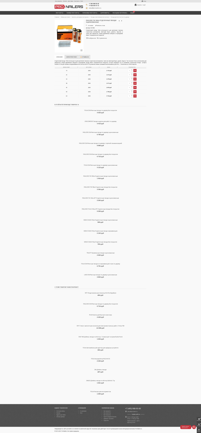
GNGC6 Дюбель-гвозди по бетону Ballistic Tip (100, 380)
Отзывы (85, 57)
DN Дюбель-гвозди (100, 369)
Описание (59, 57)
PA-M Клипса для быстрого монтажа (100, 315)
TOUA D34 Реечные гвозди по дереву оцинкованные (100, 165)
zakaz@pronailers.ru (95, 8)
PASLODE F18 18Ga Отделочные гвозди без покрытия (100, 187)
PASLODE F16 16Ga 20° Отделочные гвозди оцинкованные (100, 198)
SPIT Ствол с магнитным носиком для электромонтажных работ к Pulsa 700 (100, 326)
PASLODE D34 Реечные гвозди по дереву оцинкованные (100, 132)
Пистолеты (59, 13)
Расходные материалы (120, 13)
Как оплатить (107, 413)
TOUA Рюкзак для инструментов (100, 391)
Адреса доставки (60, 415)
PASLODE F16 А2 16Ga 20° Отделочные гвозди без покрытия (100, 209)
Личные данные (60, 416)
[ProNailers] (69, 6)
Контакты (76, 1)
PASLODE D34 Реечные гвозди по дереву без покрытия (100, 154)
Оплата (65, 1)
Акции (132, 12)
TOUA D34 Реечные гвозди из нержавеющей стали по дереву (100, 264)
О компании (83, 411)
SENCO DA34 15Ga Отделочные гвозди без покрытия (100, 242)
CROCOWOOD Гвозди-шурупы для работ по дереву (100, 121)
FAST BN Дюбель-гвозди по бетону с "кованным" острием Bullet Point (100, 337)
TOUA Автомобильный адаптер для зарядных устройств (100, 348)
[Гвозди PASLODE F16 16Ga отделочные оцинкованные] (81, 50)
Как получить (107, 415)
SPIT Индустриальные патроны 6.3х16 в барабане (100, 293)
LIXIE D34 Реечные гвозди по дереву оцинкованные (100, 275)
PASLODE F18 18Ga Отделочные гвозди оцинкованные (100, 176)
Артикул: (88, 28)
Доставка (70, 1)
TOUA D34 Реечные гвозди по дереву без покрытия (100, 110)
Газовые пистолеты (73, 13)
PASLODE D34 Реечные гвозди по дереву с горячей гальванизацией (100, 143)
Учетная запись (60, 411)
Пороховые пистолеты (90, 13)
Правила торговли (108, 418)
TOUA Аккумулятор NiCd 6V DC (100, 359)
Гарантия (106, 420)
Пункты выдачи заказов (109, 416)
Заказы (58, 413)
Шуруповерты (104, 13)
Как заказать (58, 1)
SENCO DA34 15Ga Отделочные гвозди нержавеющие (100, 231)
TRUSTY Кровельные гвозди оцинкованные (100, 253)
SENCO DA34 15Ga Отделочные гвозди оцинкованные (101, 220)
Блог (81, 1)
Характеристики (71, 57)
